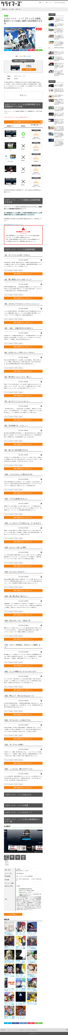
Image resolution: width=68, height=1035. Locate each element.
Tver (6, 270)
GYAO (15, 270)
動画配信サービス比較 (8, 9)
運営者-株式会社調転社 (60, 2)
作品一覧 (18, 9)
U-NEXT (29, 56)
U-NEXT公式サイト (13, 914)
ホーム (42, 2)
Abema (20, 270)
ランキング (50, 2)
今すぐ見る (29, 69)
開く (25, 95)
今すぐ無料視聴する (36, 134)
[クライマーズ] (11, 5)
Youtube (11, 270)
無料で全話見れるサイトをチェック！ (13, 224)
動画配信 (6, 15)
